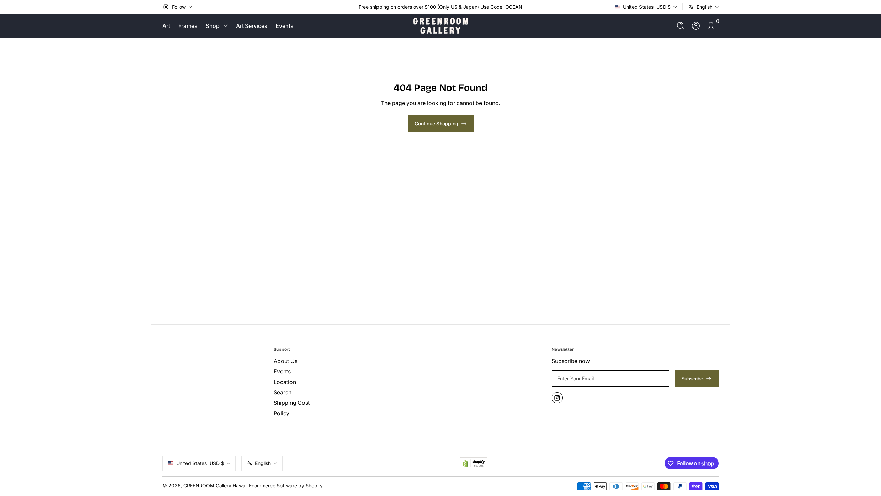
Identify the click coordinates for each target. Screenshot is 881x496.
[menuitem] (326, 361)
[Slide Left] (353, 6)
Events (285, 25)
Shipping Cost (292, 402)
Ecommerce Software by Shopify (286, 485)
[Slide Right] (527, 6)
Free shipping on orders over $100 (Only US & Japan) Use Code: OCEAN (440, 7)
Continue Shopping (436, 123)
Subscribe (692, 378)
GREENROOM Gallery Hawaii (215, 485)
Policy (281, 413)
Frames (188, 25)
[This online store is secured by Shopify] (473, 463)
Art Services (251, 25)
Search (282, 392)
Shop (213, 25)
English (704, 7)
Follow (179, 7)
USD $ (647, 7)
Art (166, 25)
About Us (285, 361)
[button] (680, 25)
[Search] (680, 25)
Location (285, 382)
